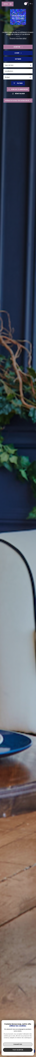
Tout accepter (17, 1050)
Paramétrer (18, 1044)
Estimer (18, 59)
